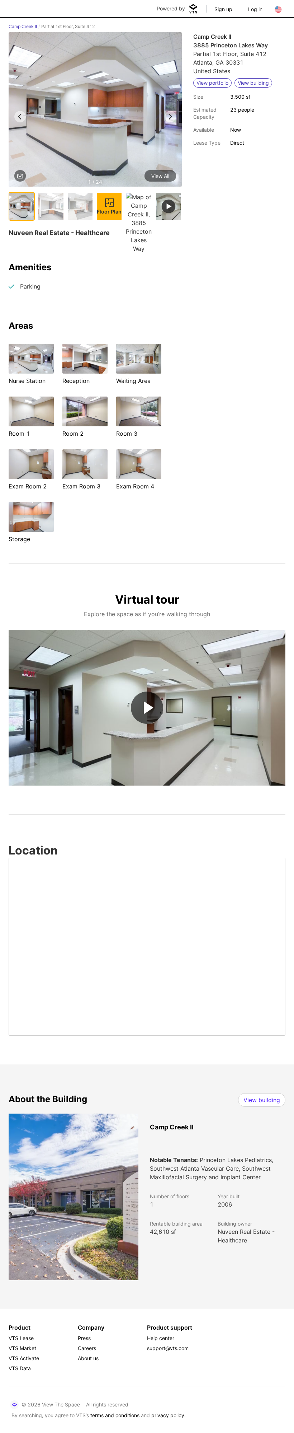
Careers (87, 1348)
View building (261, 1100)
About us (88, 1358)
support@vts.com (168, 1348)
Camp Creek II (23, 26)
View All (160, 176)
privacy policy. (168, 1415)
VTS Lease (21, 1338)
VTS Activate (24, 1358)
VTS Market (22, 1348)
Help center (160, 1338)
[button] (95, 110)
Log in (255, 9)
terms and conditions (114, 1415)
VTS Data (20, 1368)
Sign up (223, 9)
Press (84, 1338)
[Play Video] (147, 708)
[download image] (20, 176)
